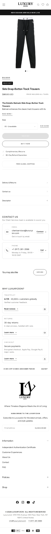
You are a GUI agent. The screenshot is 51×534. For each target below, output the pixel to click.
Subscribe (41, 428)
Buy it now (25, 144)
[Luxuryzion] (25, 390)
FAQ (4, 467)
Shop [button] (4, 487)
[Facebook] (17, 502)
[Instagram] (22, 502)
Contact (5, 462)
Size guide (44, 126)
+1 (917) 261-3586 (35, 521)
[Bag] (47, 4)
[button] (3, 4)
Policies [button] (5, 477)
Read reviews (9, 309)
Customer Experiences (12, 452)
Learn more (9, 332)
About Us (6, 457)
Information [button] (7, 440)
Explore (40, 272)
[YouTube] (28, 502)
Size (4, 120)
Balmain (6, 78)
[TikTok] (33, 502)
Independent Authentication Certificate (19, 447)
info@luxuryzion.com (17, 521)
